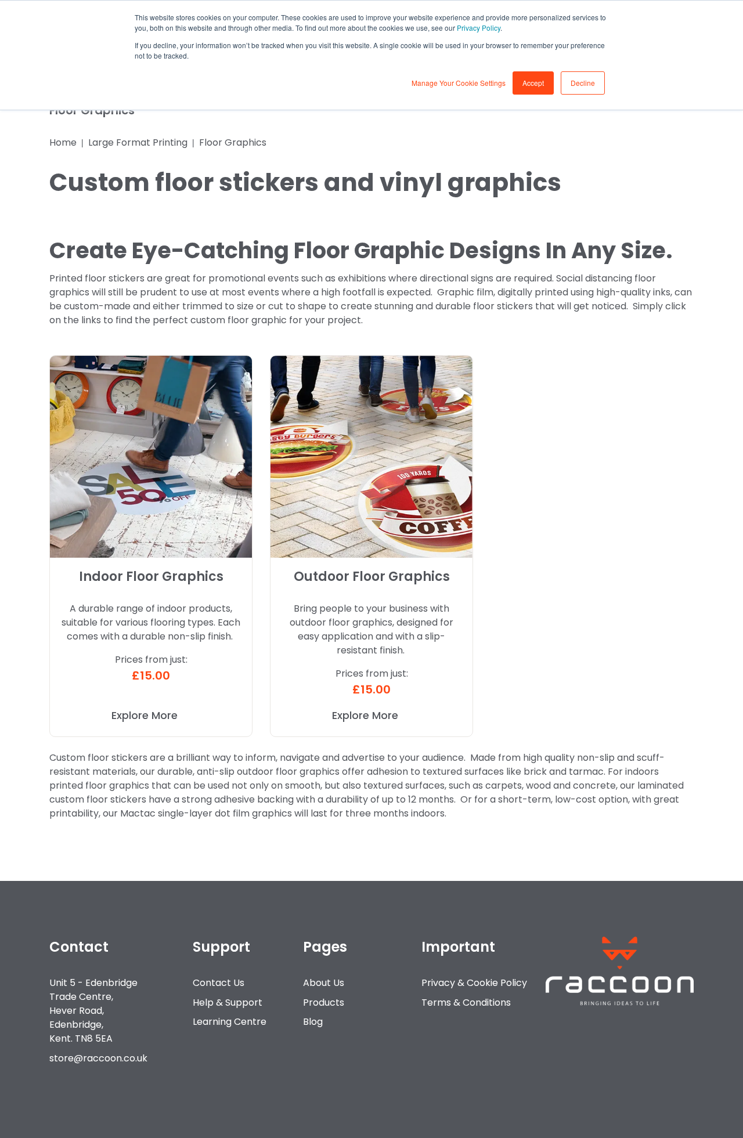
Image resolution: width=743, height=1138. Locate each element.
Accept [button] (533, 83)
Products (323, 1002)
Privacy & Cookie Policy (474, 982)
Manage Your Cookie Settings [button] (459, 83)
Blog (313, 1021)
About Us (323, 982)
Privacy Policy (478, 27)
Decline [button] (583, 83)
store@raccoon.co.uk (98, 1058)
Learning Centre (229, 1021)
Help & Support (227, 1002)
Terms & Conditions (466, 1002)
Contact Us (218, 982)
